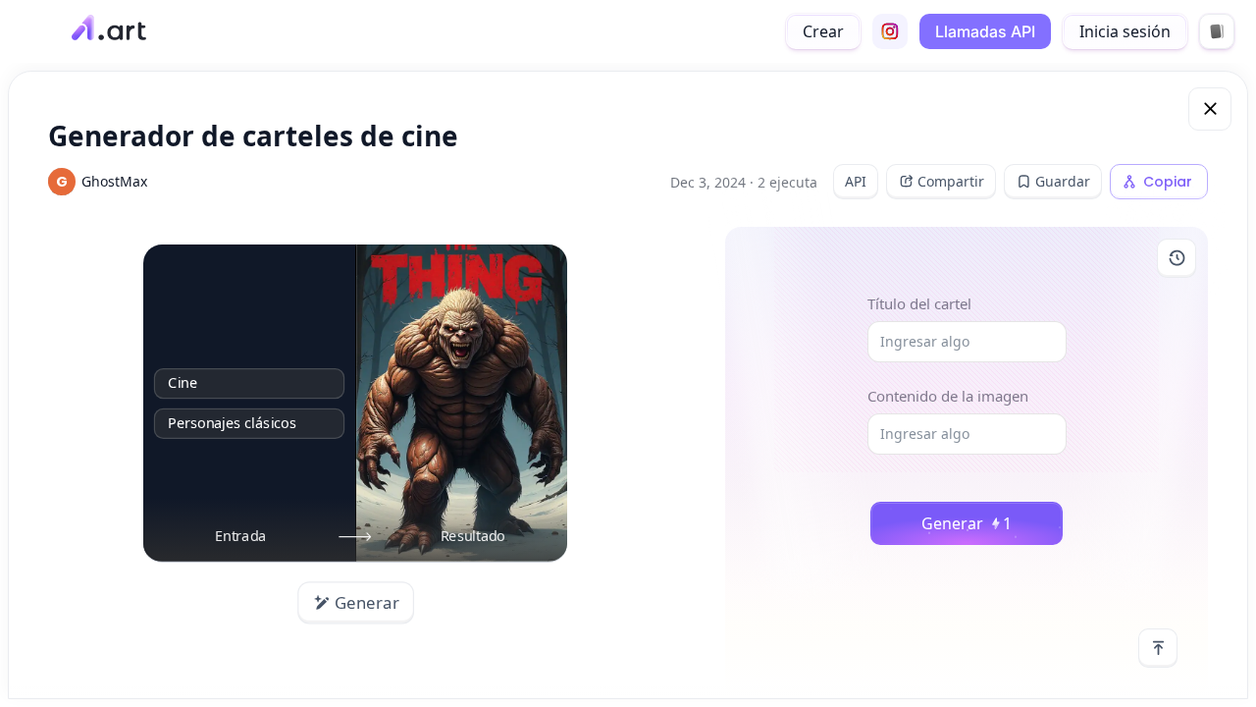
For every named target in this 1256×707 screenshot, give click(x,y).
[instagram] (890, 31)
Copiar (1167, 181)
